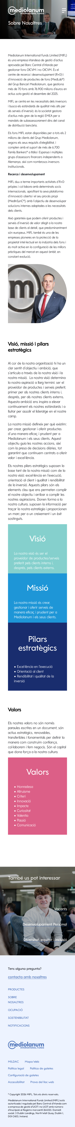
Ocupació (15, 1010)
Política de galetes (41, 1068)
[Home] (26, 10)
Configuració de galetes (23, 1075)
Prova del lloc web (42, 1082)
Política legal (16, 1068)
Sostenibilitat (18, 1017)
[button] (64, 10)
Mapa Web (32, 1061)
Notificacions (19, 1025)
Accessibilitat (16, 1082)
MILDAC (13, 1061)
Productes (16, 989)
